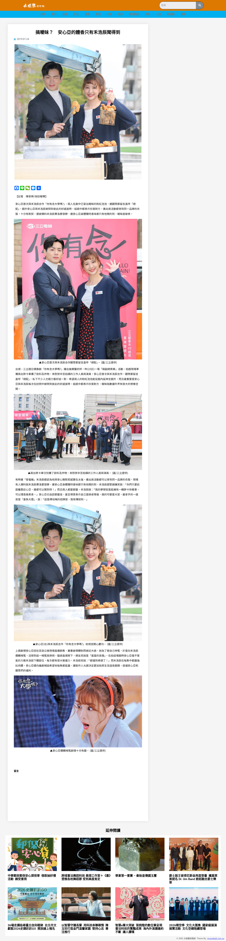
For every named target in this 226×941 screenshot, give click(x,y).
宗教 (147, 14)
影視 (98, 14)
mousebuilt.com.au (215, 938)
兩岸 (120, 14)
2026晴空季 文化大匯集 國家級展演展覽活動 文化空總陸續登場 (193, 927)
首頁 (42, 14)
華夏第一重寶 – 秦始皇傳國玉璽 (136, 875)
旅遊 (65, 14)
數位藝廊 (134, 14)
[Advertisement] (186, 45)
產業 (87, 14)
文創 (109, 14)
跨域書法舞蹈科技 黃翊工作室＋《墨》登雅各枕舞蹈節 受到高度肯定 (86, 877)
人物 (158, 14)
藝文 (54, 14)
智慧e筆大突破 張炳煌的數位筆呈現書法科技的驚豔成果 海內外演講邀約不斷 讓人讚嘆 (139, 929)
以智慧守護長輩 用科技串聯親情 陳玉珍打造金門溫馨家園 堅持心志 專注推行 (84, 929)
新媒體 (170, 14)
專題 (183, 14)
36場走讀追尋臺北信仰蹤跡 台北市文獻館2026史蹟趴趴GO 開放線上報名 (32, 927)
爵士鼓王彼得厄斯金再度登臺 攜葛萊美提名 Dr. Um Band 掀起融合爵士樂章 (193, 879)
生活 (76, 14)
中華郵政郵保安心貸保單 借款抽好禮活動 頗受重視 (32, 877)
